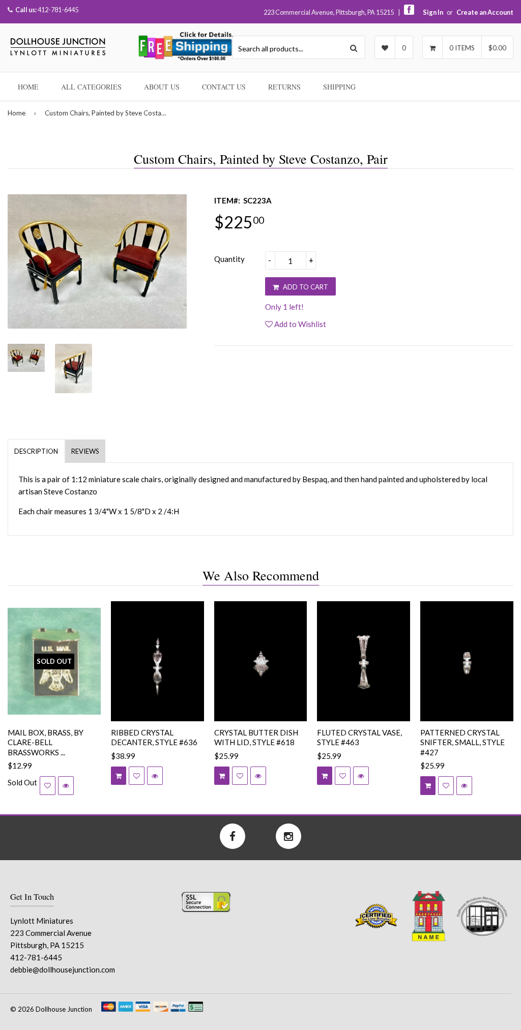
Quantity (229, 258)
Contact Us (224, 87)
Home (28, 87)
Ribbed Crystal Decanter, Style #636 (154, 737)
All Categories (91, 87)
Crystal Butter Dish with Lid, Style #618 (256, 737)
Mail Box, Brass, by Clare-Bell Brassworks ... (45, 742)
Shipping (339, 87)
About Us (162, 87)
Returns (284, 87)
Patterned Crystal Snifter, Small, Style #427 (462, 742)
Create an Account (484, 12)
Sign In (433, 12)
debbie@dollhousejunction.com (62, 969)
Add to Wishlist (299, 324)
